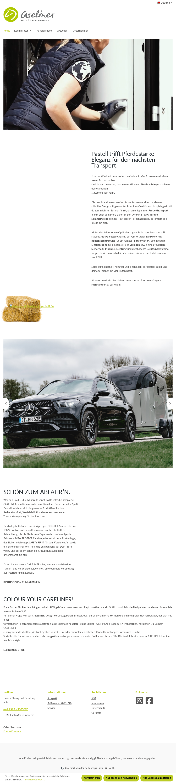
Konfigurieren (92, 778)
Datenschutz (98, 708)
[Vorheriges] (6, 403)
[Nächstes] (170, 403)
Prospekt (52, 698)
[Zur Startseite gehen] (29, 14)
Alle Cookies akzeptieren (157, 778)
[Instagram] (139, 700)
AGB (93, 698)
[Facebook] (149, 700)
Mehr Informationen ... (34, 780)
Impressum (97, 703)
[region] (88, 403)
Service (51, 708)
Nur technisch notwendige (121, 778)
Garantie (96, 713)
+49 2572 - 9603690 (15, 709)
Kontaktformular (12, 731)
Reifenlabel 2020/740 (59, 703)
